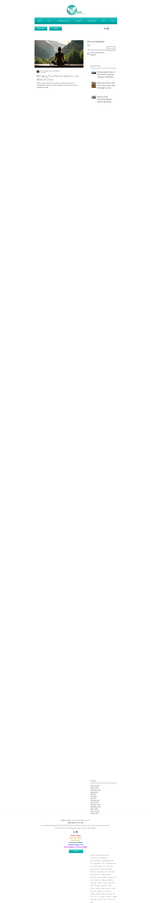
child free (110, 880)
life (114, 894)
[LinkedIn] (107, 28)
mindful (114, 896)
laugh (110, 894)
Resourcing (101, 872)
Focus (103, 863)
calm (91, 880)
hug (104, 891)
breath (99, 877)
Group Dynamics (95, 869)
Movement (109, 869)
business (110, 877)
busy (115, 877)
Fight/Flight (97, 863)
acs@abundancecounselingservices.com (77, 820)
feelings (98, 888)
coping (109, 883)
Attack (92, 855)
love (98, 896)
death (92, 885)
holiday (100, 891)
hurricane (108, 891)
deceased (97, 885)
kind (106, 894)
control (104, 883)
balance (108, 874)
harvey (113, 888)
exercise (92, 888)
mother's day (111, 899)
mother (104, 899)
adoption (102, 874)
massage (102, 896)
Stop (113, 872)
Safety (106, 872)
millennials (108, 896)
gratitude (107, 888)
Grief (104, 866)
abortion (97, 874)
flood (102, 888)
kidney (102, 894)
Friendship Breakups (96, 866)
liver (91, 896)
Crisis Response (103, 858)
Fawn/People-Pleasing (107, 860)
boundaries (93, 877)
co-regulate (93, 883)
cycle (113, 883)
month (99, 899)
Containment (94, 858)
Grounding (110, 866)
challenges (104, 880)
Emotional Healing (95, 860)
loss (95, 896)
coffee (99, 883)
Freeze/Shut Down (111, 863)
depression (104, 885)
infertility (92, 894)
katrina (98, 894)
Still (110, 872)
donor (110, 885)
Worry (92, 874)
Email (89, 45)
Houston (103, 869)
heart (91, 891)
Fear (91, 863)
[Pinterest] (105, 28)
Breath (97, 855)
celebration (97, 880)
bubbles (104, 877)
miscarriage (93, 899)
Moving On (93, 872)
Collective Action (104, 855)
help (95, 891)
